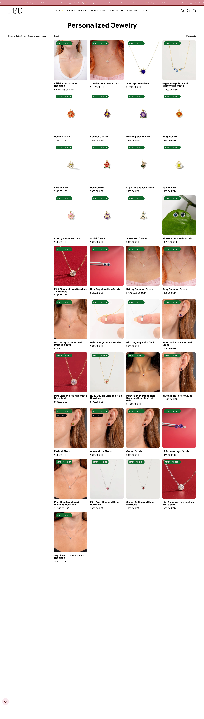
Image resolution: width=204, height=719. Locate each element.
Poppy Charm (170, 136)
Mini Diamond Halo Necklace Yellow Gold (70, 290)
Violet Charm (98, 238)
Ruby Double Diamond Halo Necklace (106, 397)
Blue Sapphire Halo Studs (105, 289)
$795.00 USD (169, 348)
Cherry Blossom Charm (67, 238)
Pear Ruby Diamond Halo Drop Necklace (68, 343)
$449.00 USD (169, 455)
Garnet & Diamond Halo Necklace (140, 503)
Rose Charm (97, 187)
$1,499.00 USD (170, 89)
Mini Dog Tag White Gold (140, 342)
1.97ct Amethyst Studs (175, 451)
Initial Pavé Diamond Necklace (66, 84)
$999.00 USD (60, 295)
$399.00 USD (60, 140)
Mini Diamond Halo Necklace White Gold (178, 503)
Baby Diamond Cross (174, 289)
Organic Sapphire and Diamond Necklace (175, 84)
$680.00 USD (97, 508)
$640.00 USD (97, 293)
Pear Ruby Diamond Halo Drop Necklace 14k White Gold (140, 398)
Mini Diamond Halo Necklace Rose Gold (70, 397)
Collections (21, 36)
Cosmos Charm (99, 136)
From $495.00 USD (64, 89)
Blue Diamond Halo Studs (177, 238)
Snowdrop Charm (136, 238)
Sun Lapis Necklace (137, 83)
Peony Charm (62, 136)
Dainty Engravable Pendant (106, 342)
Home (10, 36)
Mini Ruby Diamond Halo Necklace (104, 503)
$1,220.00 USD (170, 399)
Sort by (57, 36)
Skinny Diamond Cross (139, 289)
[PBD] (15, 11)
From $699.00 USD (136, 293)
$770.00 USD (97, 402)
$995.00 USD (169, 293)
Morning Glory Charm (138, 136)
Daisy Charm (169, 187)
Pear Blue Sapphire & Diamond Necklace (66, 503)
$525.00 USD (133, 346)
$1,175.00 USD (97, 87)
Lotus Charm (61, 187)
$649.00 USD (97, 346)
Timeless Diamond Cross (104, 83)
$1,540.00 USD (61, 348)
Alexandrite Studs (101, 451)
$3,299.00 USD (170, 242)
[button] (98, 11)
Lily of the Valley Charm (140, 187)
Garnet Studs (134, 451)
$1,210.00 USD (134, 87)
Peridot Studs (62, 451)
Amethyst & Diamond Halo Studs (177, 343)
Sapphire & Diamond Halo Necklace (69, 556)
